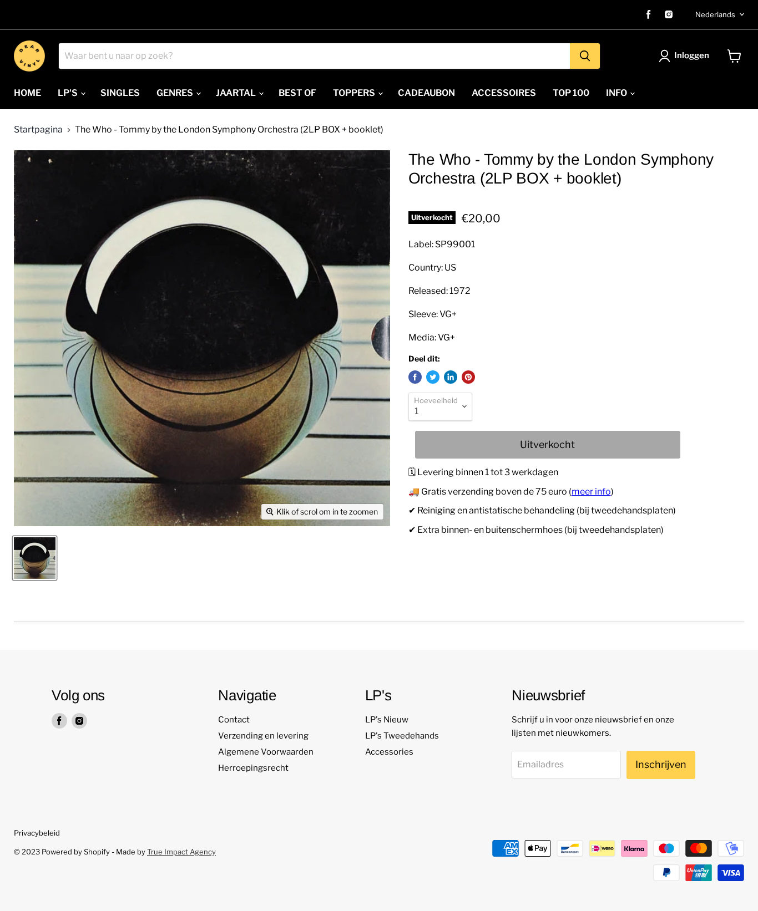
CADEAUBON (426, 93)
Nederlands (715, 14)
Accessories (389, 752)
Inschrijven (660, 764)
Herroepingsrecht (253, 768)
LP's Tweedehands (402, 736)
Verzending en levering (263, 736)
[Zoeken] (585, 56)
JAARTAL (236, 93)
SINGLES (120, 93)
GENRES (175, 93)
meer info (591, 491)
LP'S (68, 93)
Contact (234, 720)
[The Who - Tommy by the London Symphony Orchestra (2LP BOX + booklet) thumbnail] (35, 558)
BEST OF (297, 93)
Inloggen (691, 55)
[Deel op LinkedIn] (450, 377)
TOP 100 (571, 93)
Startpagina (38, 130)
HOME (27, 93)
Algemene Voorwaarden (266, 752)
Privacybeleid (37, 832)
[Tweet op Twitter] (432, 377)
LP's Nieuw (386, 720)
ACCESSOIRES (504, 93)
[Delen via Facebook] (415, 377)
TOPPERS (355, 93)
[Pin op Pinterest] (468, 377)
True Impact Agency (181, 851)
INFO (617, 93)
